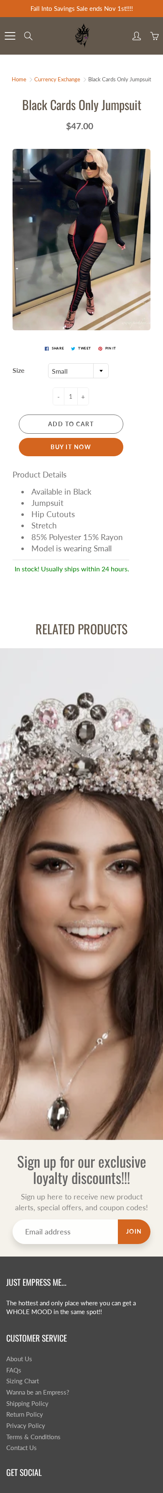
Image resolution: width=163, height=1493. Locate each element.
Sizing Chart (22, 1381)
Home (19, 79)
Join (134, 1231)
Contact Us (21, 1447)
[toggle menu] (10, 36)
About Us (19, 1358)
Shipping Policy (27, 1403)
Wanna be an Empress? (37, 1392)
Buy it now (71, 446)
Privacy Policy (25, 1425)
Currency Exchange (57, 79)
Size (19, 370)
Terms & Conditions (33, 1436)
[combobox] (78, 370)
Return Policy (24, 1414)
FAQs (13, 1370)
